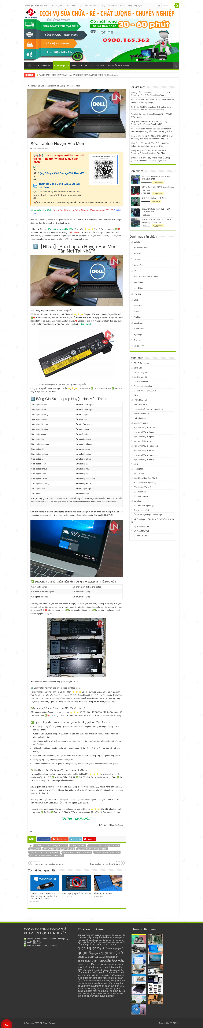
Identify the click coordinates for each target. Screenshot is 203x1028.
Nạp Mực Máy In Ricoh (144, 450)
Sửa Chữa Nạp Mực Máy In (146, 478)
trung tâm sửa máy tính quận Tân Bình (98, 991)
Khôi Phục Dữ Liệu (74, 6)
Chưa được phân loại (143, 386)
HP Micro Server (141, 248)
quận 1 (83, 948)
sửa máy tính (58, 314)
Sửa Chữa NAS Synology (145, 482)
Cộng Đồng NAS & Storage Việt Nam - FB (61, 173)
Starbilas (137, 317)
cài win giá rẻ (84, 388)
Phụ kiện (137, 294)
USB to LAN (139, 346)
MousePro (138, 265)
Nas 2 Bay (138, 282)
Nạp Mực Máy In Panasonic (146, 446)
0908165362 (102, 236)
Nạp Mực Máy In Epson (144, 437)
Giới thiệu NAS (140, 404)
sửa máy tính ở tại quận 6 (99, 975)
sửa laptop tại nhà (103, 232)
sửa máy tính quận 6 (92, 970)
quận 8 (106, 953)
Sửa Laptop (62, 65)
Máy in (77, 65)
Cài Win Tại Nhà (141, 381)
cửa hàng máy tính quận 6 (101, 940)
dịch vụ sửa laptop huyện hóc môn (51, 846)
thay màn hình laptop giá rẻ (108, 610)
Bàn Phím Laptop (141, 363)
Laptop (137, 259)
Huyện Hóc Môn (78, 846)
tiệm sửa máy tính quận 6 (109, 980)
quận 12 (103, 957)
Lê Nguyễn (112, 825)
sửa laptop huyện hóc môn (107, 852)
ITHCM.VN (174, 1023)
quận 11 (93, 956)
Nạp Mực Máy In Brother (144, 427)
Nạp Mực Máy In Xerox (144, 460)
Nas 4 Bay (138, 288)
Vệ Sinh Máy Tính (141, 526)
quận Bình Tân (94, 960)
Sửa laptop (35, 849)
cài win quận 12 (63, 799)
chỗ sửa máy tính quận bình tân (113, 935)
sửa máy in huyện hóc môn (65, 607)
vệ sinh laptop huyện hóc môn (98, 607)
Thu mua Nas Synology (144, 505)
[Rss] (159, 6)
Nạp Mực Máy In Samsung (145, 455)
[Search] (177, 5)
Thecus (137, 340)
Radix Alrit (138, 306)
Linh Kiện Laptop (141, 418)
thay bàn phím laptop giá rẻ (81, 610)
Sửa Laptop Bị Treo (103, 893)
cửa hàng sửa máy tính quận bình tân (111, 942)
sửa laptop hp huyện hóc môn (77, 852)
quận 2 (94, 948)
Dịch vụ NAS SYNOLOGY (145, 391)
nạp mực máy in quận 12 (87, 799)
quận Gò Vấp (113, 960)
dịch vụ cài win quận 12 (40, 803)
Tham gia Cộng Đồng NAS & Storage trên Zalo (60, 185)
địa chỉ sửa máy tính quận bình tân (110, 993)
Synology (138, 334)
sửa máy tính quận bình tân (113, 970)
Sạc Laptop (139, 473)
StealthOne (138, 323)
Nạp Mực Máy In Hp (142, 441)
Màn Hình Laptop (141, 423)
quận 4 (111, 949)
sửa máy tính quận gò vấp (91, 972)
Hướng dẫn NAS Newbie (118, 65)
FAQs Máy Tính (140, 400)
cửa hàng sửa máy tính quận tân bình (97, 944)
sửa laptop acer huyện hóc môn (59, 849)
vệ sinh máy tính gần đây (47, 809)
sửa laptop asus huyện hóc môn (92, 849)
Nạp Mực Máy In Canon (144, 432)
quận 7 (95, 953)
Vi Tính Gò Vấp (140, 536)
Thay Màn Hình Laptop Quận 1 (48, 863)
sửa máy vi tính (91, 981)
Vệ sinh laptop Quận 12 (75, 803)
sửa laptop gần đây (88, 515)
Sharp (136, 311)
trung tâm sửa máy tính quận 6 (105, 988)
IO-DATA (137, 253)
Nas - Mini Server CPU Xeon (146, 276)
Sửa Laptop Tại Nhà (45, 86)
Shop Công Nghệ (135, 6)
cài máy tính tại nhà (102, 388)
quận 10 (82, 956)
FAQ (103, 6)
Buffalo (137, 242)
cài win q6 (116, 937)
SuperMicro (139, 329)
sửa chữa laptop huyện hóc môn (104, 846)
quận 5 (118, 948)
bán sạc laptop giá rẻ (57, 610)
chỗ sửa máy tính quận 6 (89, 935)
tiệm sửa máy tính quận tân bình (102, 986)
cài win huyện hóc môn (86, 604)
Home (32, 86)
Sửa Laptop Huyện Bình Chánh (105, 863)
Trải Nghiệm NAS (141, 510)
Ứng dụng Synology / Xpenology (148, 515)
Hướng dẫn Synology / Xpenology (148, 409)
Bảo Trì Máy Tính (141, 372)
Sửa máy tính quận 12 (40, 799)
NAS (122, 6)
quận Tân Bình (87, 964)
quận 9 (117, 953)
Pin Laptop (138, 469)
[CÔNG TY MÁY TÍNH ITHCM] (101, 35)
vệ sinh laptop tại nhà (70, 809)
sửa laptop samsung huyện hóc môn (46, 855)
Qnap (136, 300)
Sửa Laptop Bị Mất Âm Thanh (76, 893)
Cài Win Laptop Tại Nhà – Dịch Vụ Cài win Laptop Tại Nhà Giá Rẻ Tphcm (43, 896)
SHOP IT (100, 65)
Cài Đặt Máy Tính (141, 377)
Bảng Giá (113, 6)
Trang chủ (29, 65)
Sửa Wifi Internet (92, 6)
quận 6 (84, 952)
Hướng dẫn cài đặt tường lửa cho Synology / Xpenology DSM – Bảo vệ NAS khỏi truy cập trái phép (76, 75)
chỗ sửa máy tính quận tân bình (94, 937)
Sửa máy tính (57, 6)
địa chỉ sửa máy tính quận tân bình (96, 996)
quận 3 (103, 948)
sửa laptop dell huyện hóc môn (44, 852)
